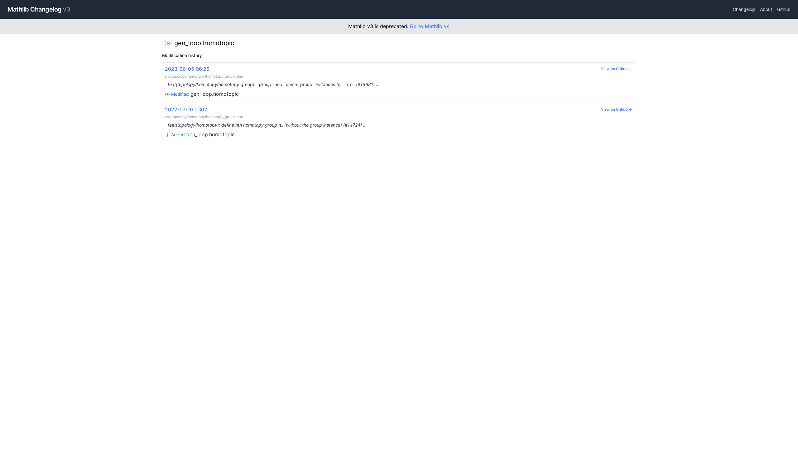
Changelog (744, 9)
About (766, 9)
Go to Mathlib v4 (430, 26)
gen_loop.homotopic (272, 81)
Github (784, 9)
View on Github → (616, 68)
